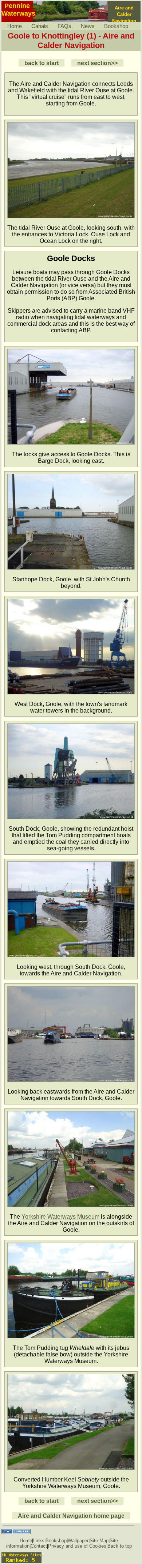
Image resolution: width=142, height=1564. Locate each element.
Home (14, 26)
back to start (41, 63)
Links (38, 1540)
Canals (39, 26)
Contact (39, 1546)
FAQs (64, 26)
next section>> (97, 63)
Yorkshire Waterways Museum (60, 1217)
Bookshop (116, 26)
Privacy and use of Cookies (77, 1546)
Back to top (119, 1546)
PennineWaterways (18, 9)
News (88, 26)
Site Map (99, 1540)
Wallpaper (78, 1540)
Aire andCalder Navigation (124, 14)
